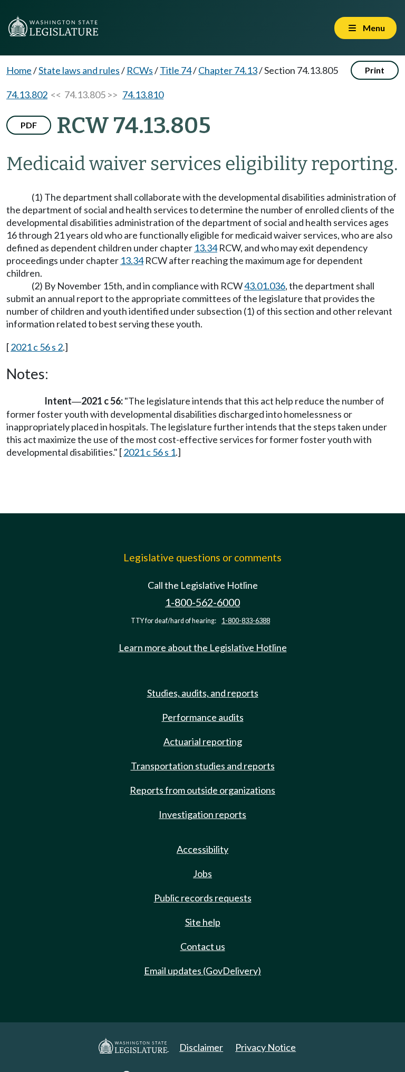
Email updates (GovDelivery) (202, 970)
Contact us (202, 946)
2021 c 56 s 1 (149, 452)
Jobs (202, 873)
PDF (29, 125)
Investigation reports (202, 814)
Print (374, 70)
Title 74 (175, 70)
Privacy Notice (265, 1047)
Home (19, 70)
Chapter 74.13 (227, 70)
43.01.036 (264, 285)
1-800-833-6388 (245, 621)
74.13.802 (26, 94)
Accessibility (202, 849)
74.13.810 (142, 94)
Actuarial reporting (202, 741)
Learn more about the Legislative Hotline (203, 647)
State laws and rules (79, 70)
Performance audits (203, 717)
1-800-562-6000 (202, 602)
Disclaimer (201, 1047)
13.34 (205, 247)
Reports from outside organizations (202, 790)
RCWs (140, 70)
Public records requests (203, 898)
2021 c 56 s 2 (37, 347)
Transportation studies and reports (203, 766)
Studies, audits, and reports (202, 693)
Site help (202, 922)
